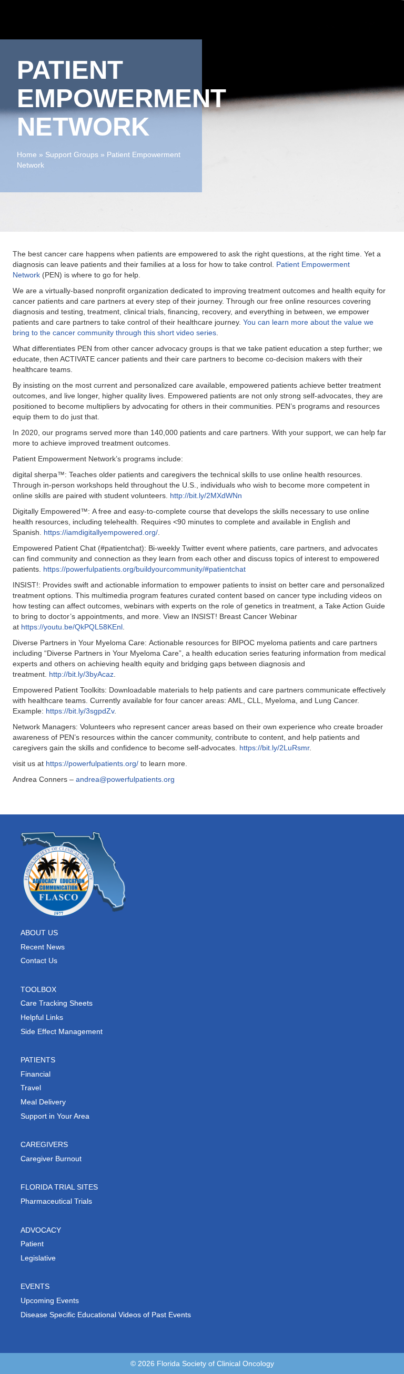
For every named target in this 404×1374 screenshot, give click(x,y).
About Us (39, 932)
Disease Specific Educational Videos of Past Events (106, 1314)
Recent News (43, 947)
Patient (32, 1243)
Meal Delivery (43, 1102)
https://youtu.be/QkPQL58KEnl (72, 627)
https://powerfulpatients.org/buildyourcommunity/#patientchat (144, 569)
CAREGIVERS (44, 1144)
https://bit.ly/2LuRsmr (274, 747)
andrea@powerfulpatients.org (125, 779)
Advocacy (41, 1230)
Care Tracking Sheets (57, 1003)
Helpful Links (42, 1017)
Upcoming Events (50, 1300)
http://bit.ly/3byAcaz (81, 674)
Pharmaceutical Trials (56, 1201)
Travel (31, 1087)
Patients (38, 1060)
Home (27, 154)
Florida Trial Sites (59, 1187)
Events (35, 1286)
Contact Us (39, 960)
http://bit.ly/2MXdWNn (206, 495)
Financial (35, 1074)
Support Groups (71, 154)
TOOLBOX (38, 989)
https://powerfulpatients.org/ (92, 763)
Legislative (38, 1258)
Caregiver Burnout (51, 1158)
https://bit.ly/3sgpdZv (80, 711)
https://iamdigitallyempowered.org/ (101, 532)
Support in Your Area (55, 1116)
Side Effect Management (62, 1031)
